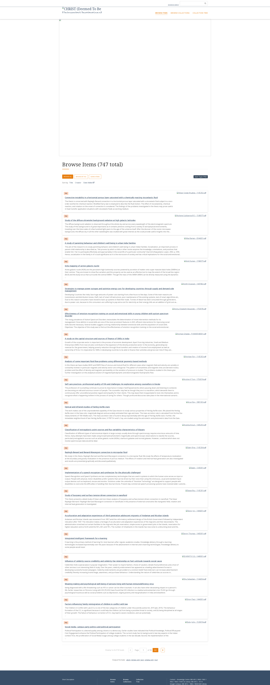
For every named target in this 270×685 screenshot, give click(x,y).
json (142, 660)
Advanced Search (173, 5)
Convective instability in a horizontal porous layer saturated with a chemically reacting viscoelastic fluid (111, 197)
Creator (78, 183)
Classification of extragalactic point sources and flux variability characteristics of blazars (105, 429)
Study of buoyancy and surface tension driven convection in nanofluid (96, 495)
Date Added (88, 183)
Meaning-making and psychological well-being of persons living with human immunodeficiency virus (109, 584)
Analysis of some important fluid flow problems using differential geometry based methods (106, 361)
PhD (66, 193)
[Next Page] (163, 650)
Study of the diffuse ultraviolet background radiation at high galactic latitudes (100, 220)
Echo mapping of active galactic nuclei (82, 266)
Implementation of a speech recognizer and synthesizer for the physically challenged (102, 472)
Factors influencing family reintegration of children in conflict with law (96, 604)
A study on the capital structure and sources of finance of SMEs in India (97, 338)
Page (137, 650)
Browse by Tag (81, 177)
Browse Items (161, 13)
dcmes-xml (135, 660)
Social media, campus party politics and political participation (92, 627)
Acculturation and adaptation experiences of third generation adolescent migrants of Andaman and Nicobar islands (117, 515)
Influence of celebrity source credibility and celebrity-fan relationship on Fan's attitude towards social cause (113, 561)
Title (71, 183)
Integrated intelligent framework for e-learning (86, 538)
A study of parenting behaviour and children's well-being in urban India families (100, 243)
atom (128, 660)
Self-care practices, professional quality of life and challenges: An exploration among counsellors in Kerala (112, 384)
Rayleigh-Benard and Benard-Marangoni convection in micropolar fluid (96, 452)
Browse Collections (180, 13)
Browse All (68, 176)
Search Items (95, 177)
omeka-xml (149, 660)
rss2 (156, 660)
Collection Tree (200, 13)
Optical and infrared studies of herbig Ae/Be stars (87, 407)
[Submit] (205, 3)
